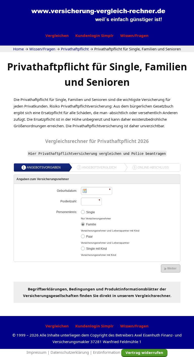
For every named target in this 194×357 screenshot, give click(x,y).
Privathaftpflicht (123, 141)
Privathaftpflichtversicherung (97, 125)
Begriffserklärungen (47, 288)
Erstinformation (106, 352)
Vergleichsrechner (66, 141)
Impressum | (39, 352)
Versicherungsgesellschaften (51, 295)
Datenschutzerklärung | (72, 352)
